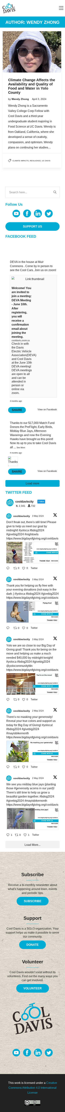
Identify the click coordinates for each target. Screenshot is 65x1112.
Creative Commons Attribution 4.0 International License (32, 1087)
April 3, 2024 (39, 99)
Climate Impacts (20, 161)
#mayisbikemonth (17, 733)
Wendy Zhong (21, 99)
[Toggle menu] (61, 8)
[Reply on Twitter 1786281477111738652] (9, 568)
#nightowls (31, 534)
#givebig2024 (15, 534)
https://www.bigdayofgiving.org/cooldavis (32, 538)
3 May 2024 (38, 516)
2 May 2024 (38, 711)
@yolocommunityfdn (19, 665)
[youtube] (16, 213)
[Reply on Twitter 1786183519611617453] (9, 767)
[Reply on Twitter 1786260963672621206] (9, 700)
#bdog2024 (37, 530)
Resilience (35, 161)
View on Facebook (47, 409)
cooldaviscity (21, 516)
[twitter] (49, 213)
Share (17, 410)
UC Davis (46, 161)
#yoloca (24, 530)
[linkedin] (38, 213)
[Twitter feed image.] (32, 552)
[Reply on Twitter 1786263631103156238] (9, 628)
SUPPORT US (32, 226)
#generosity (21, 788)
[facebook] (27, 213)
